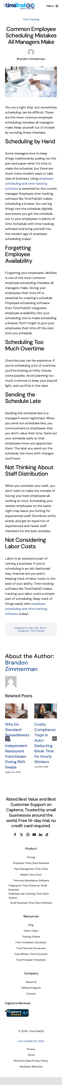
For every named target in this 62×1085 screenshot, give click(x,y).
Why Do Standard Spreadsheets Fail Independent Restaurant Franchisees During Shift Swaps (17, 746)
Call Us (31, 1041)
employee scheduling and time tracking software (29, 183)
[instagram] (27, 834)
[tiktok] (46, 834)
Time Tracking (31, 19)
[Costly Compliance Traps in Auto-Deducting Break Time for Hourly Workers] (45, 710)
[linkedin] (40, 834)
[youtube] (34, 834)
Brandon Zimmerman (21, 666)
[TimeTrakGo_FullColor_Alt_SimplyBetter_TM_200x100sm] (19, 4)
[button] (7, 738)
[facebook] (15, 834)
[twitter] (21, 834)
